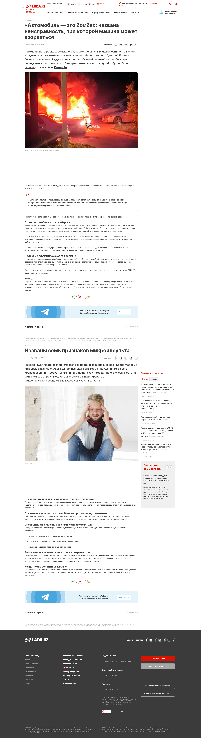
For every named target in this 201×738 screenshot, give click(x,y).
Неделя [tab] (145, 379)
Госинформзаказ (71, 676)
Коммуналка (30, 672)
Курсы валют (69, 684)
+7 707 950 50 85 (110, 675)
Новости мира (120, 12)
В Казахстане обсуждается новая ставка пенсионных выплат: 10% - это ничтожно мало (156, 479)
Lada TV (135, 12)
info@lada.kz (127, 702)
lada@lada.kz (119, 704)
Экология (29, 676)
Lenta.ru (95, 380)
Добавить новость (158, 658)
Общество (29, 668)
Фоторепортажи (71, 672)
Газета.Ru (60, 67)
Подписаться (124, 312)
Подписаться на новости (158, 666)
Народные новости (101, 12)
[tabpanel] (158, 420)
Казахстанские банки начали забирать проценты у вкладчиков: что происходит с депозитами (156, 405)
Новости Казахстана (78, 12)
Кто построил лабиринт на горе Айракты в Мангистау (155, 418)
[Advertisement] (81, 169)
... (143, 12)
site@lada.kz (126, 661)
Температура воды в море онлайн (158, 685)
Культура (29, 680)
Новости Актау (54, 12)
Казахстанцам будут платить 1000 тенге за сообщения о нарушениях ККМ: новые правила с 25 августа (157, 432)
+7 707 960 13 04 (110, 689)
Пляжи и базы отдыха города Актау (157, 693)
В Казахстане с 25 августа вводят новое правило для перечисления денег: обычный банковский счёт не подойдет (157, 388)
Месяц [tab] (154, 379)
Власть (28, 660)
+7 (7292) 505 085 (110, 661)
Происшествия (31, 664)
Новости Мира (29, 44)
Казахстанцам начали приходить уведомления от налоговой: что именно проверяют (156, 448)
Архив (66, 680)
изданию (43, 368)
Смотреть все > (100, 4)
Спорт (27, 684)
